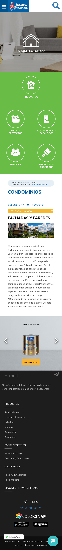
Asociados (10, 437)
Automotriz (10, 432)
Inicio (14, 182)
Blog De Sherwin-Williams (22, 487)
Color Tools (12, 466)
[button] (53, 541)
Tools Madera (12, 479)
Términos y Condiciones (17, 458)
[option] (31, 343)
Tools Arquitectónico (15, 474)
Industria (9, 422)
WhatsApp (14, 537)
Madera (9, 427)
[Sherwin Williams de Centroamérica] (19, 5)
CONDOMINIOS (25, 184)
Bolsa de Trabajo (14, 453)
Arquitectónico (23, 182)
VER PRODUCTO (31, 362)
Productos (12, 403)
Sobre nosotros (15, 445)
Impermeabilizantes (15, 417)
